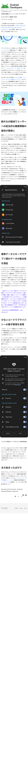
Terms (25, 508)
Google (16, 508)
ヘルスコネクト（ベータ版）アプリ (15, 68)
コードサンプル (6, 482)
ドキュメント (20, 478)
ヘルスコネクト (5, 50)
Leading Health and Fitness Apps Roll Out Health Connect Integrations (13, 27)
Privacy (21, 508)
